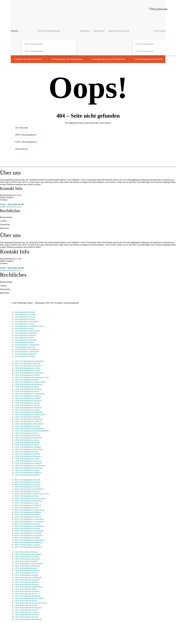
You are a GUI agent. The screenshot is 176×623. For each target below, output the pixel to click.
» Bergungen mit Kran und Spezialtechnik (108, 59)
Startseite (14, 31)
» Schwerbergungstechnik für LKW (148, 59)
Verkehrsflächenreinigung (118, 31)
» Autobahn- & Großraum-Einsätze (27, 59)
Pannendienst (98, 31)
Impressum (4, 228)
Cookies (3, 221)
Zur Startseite (21, 127)
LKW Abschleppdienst (33, 51)
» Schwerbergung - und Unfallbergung (66, 59)
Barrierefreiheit (6, 217)
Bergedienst (85, 31)
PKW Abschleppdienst (33, 44)
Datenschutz (5, 224)
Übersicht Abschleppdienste (48, 31)
